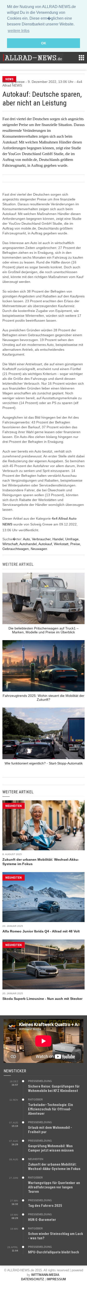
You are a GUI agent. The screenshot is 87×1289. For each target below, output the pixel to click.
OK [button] (43, 43)
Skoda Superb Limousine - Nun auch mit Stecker (42, 999)
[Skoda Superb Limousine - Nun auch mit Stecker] (43, 964)
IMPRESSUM (56, 1279)
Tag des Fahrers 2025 (45, 1205)
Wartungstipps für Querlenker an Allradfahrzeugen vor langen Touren (54, 1187)
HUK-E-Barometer (42, 1219)
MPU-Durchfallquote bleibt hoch (53, 1252)
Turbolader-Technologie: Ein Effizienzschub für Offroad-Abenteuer (50, 1109)
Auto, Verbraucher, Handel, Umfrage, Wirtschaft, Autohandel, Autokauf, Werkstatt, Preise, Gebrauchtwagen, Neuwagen (41, 544)
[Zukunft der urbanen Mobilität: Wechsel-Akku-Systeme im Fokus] (43, 825)
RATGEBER (35, 1099)
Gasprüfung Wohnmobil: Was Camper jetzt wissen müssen (51, 1148)
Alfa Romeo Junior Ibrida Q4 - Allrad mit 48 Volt (41, 931)
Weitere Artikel (17, 791)
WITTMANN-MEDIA (45, 1275)
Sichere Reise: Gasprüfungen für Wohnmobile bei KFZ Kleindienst (54, 1088)
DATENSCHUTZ (32, 1279)
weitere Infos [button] (18, 31)
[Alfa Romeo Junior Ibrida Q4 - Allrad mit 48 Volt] (43, 897)
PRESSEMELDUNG (40, 1081)
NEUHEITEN (13, 806)
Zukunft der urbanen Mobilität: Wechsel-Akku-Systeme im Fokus (54, 1166)
